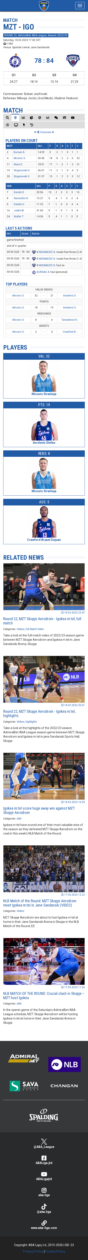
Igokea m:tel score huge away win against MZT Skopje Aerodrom (39, 810)
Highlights (31, 721)
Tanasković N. (70, 319)
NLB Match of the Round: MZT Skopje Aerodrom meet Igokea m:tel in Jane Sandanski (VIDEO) (39, 903)
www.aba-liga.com (44, 1228)
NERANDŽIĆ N (47, 252)
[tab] (7, 117)
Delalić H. (19, 204)
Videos (20, 629)
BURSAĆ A (43, 272)
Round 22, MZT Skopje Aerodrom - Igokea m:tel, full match (42, 620)
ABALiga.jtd (44, 1163)
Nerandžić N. (21, 198)
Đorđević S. (69, 295)
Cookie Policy (55, 1251)
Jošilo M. (19, 210)
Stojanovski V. (22, 176)
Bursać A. (19, 152)
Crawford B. (69, 331)
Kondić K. (19, 192)
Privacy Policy (33, 1251)
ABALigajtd (44, 1179)
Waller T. (19, 216)
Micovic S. (20, 158)
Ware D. (18, 164)
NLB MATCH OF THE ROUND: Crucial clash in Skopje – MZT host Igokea (43, 995)
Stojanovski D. (22, 170)
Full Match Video (34, 629)
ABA (19, 818)
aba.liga (44, 1195)
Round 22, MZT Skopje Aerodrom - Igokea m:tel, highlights (39, 713)
